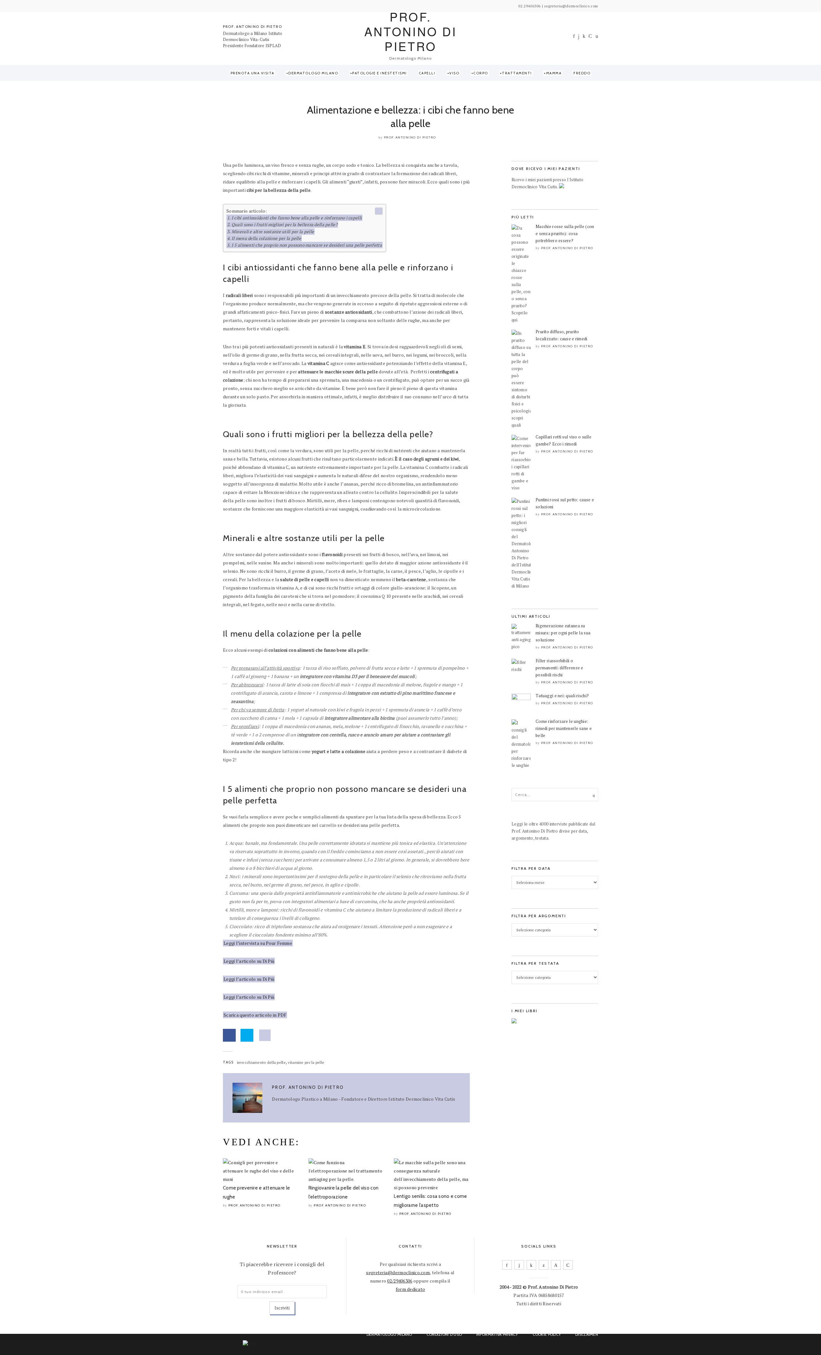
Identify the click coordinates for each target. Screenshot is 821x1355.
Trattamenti (517, 73)
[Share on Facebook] (229, 1035)
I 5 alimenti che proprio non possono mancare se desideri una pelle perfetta (307, 245)
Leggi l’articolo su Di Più (249, 961)
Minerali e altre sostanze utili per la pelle (273, 231)
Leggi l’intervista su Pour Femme (258, 943)
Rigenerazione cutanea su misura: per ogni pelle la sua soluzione (563, 633)
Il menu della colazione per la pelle (266, 238)
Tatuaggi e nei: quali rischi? (562, 696)
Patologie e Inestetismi (379, 73)
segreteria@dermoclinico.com (398, 1272)
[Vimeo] (556, 1265)
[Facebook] (574, 36)
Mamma (554, 73)
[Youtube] (590, 36)
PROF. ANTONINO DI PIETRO (252, 26)
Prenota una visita (253, 73)
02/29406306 (399, 1281)
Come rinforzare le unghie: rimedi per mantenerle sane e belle (564, 728)
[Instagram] (579, 36)
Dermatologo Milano (313, 73)
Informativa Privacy (497, 1334)
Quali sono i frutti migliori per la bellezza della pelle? (284, 224)
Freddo (581, 73)
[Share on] (264, 1035)
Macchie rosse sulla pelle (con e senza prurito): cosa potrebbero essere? (565, 233)
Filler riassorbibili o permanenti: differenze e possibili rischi (559, 668)
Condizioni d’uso (444, 1334)
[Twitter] (543, 1265)
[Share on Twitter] (247, 1035)
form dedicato (410, 1289)
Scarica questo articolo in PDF (255, 1015)
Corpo (480, 73)
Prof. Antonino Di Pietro (410, 137)
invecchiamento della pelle (261, 1062)
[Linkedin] (584, 36)
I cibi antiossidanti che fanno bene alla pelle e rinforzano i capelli (297, 218)
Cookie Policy (547, 1334)
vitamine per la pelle (306, 1062)
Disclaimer (586, 1334)
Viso (454, 73)
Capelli (427, 73)
